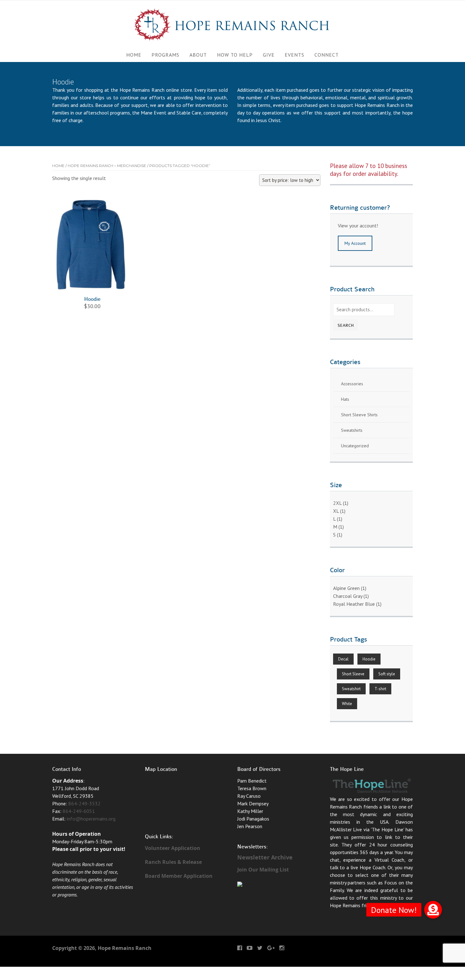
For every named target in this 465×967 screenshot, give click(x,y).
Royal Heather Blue (354, 604)
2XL (337, 503)
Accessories (352, 384)
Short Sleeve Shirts (359, 415)
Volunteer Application (172, 848)
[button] (433, 910)
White (347, 703)
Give (269, 55)
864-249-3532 (84, 803)
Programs (165, 55)
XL (336, 511)
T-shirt (380, 688)
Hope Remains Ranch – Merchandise (107, 165)
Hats (345, 399)
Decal (343, 659)
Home (133, 55)
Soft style (386, 674)
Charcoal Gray (347, 596)
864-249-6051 (79, 811)
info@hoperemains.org (91, 818)
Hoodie (369, 659)
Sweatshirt (351, 688)
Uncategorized (355, 446)
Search (346, 325)
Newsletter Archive (265, 857)
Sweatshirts (352, 430)
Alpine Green (346, 588)
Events (294, 55)
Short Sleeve (353, 674)
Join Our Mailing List (263, 869)
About (198, 55)
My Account (355, 243)
